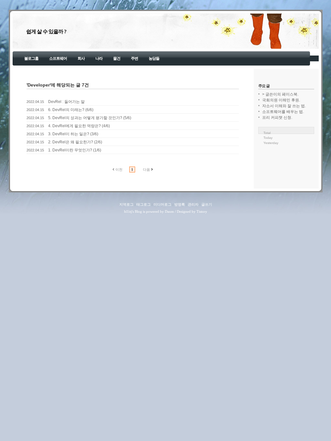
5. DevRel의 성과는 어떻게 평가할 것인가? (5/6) (89, 118)
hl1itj (128, 211)
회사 (81, 58)
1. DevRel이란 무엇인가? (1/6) (74, 150)
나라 (98, 58)
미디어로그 (162, 204)
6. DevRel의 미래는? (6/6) (70, 110)
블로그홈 (31, 58)
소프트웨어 (58, 58)
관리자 (193, 204)
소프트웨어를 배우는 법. (283, 111)
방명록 (179, 204)
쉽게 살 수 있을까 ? (46, 31)
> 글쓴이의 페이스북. (280, 94)
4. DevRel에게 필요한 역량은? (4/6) (79, 126)
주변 (134, 58)
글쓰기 (206, 204)
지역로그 (126, 204)
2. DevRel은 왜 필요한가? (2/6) (75, 142)
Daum (169, 211)
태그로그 (143, 204)
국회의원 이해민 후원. (281, 100)
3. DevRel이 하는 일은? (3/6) (73, 134)
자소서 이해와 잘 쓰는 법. (284, 106)
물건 (116, 58)
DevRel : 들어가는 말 (66, 101)
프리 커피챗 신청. (277, 117)
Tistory (202, 211)
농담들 (154, 58)
